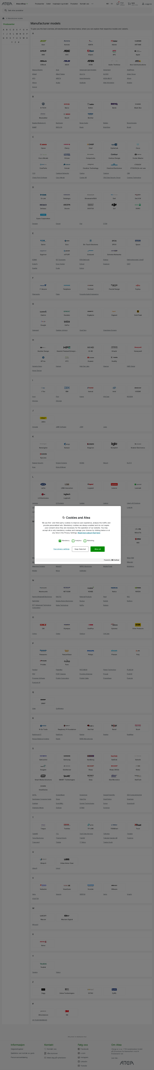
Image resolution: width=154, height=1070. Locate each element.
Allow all (97, 549)
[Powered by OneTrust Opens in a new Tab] (112, 560)
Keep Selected (80, 549)
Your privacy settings (61, 549)
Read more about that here (89, 533)
